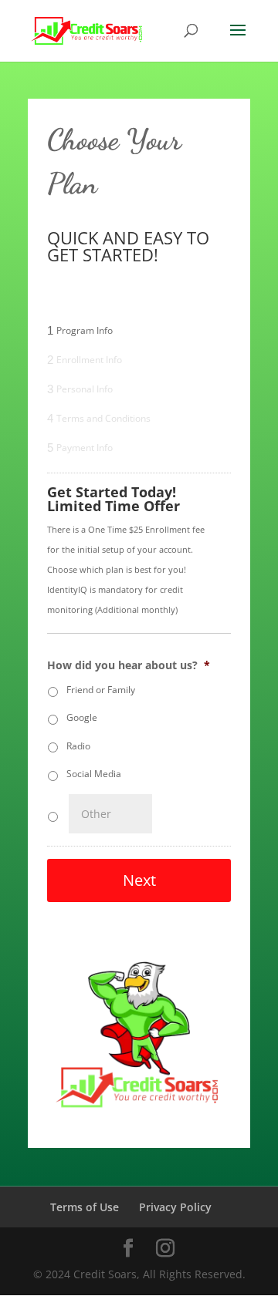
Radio (78, 745)
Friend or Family (100, 689)
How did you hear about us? (128, 665)
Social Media (93, 773)
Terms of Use (84, 1207)
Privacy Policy (175, 1207)
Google (81, 717)
